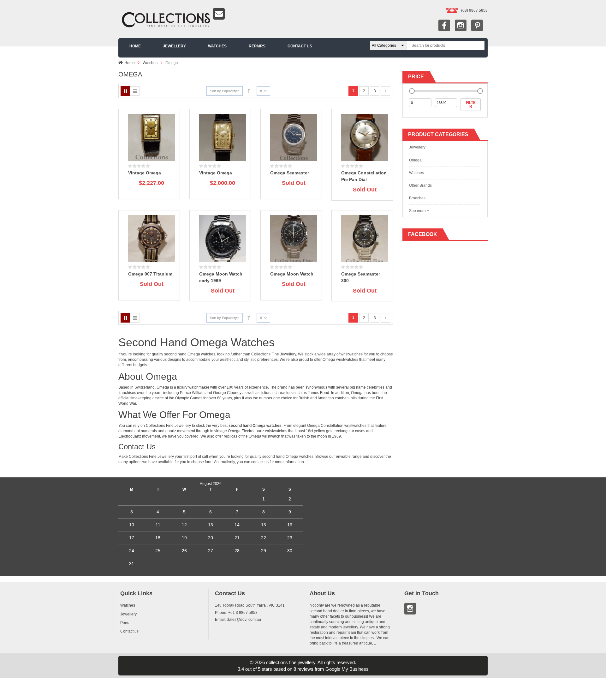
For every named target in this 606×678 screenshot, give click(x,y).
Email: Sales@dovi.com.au (238, 619)
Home (129, 63)
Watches (150, 63)
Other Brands (420, 185)
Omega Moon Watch (291, 273)
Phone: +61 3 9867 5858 (236, 612)
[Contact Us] (303, 14)
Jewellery (288, 354)
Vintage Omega (144, 172)
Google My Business (347, 669)
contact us (260, 462)
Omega (415, 160)
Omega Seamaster (289, 172)
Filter (471, 104)
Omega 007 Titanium (150, 273)
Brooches (417, 198)
